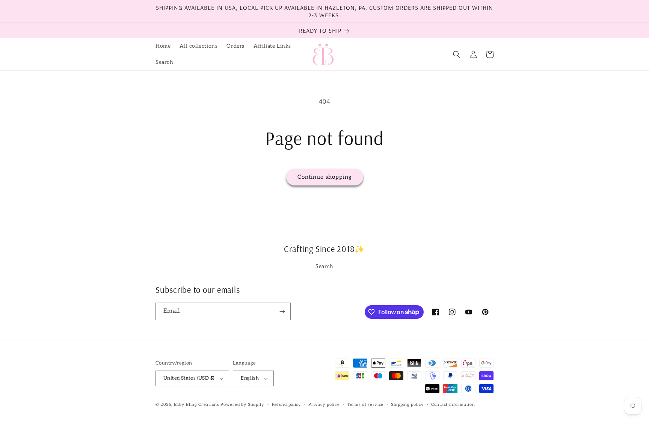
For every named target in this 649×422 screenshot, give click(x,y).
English (250, 378)
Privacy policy (324, 404)
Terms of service (365, 404)
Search (324, 266)
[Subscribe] (282, 311)
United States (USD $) (188, 378)
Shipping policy (407, 404)
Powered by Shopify (242, 404)
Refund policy (286, 404)
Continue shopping (324, 176)
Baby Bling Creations (196, 404)
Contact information (453, 404)
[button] (456, 54)
